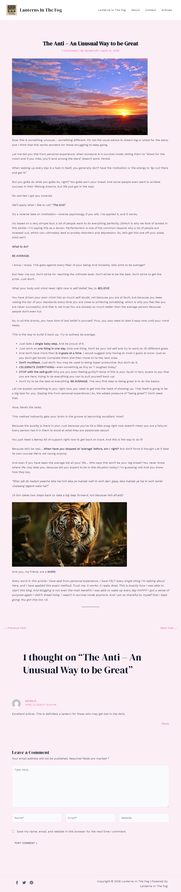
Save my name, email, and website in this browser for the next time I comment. (71, 831)
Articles (167, 10)
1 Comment (69, 50)
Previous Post (15, 628)
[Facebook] (17, 882)
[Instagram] (31, 882)
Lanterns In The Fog (41, 10)
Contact (150, 10)
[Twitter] (24, 882)
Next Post (168, 628)
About (135, 10)
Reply (165, 723)
